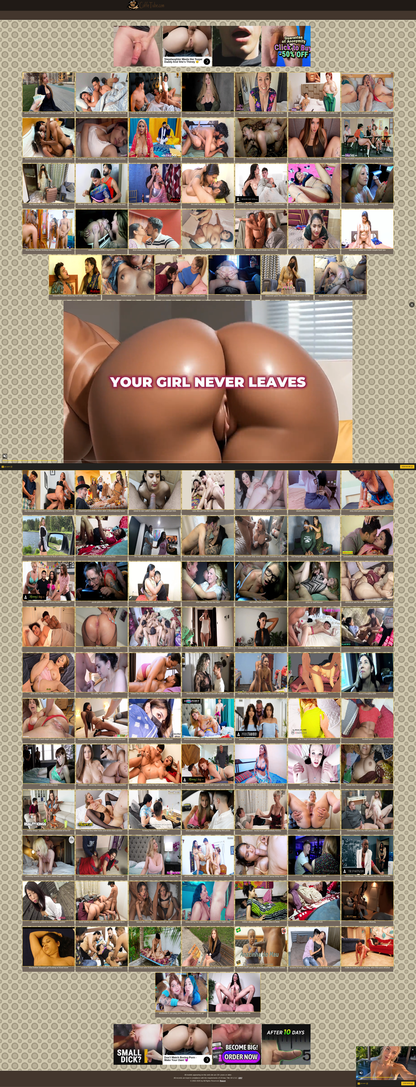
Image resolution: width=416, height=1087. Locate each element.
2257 (240, 1078)
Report (223, 1081)
